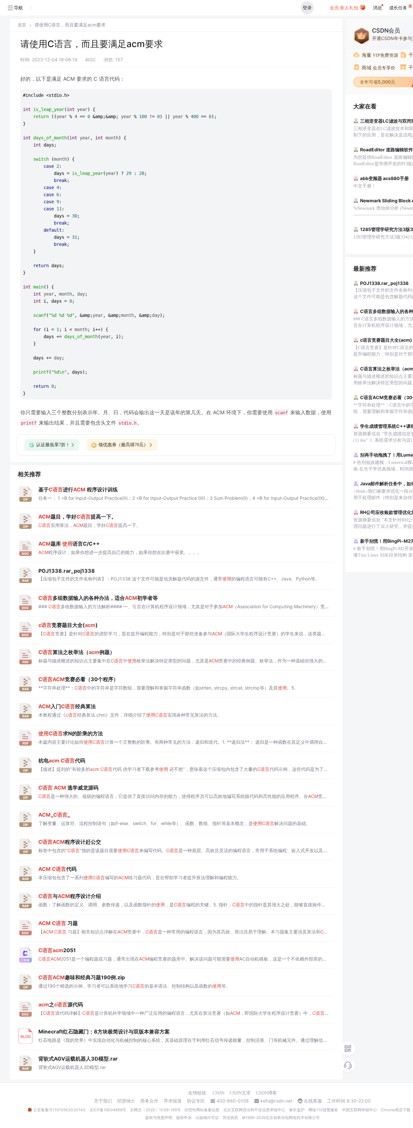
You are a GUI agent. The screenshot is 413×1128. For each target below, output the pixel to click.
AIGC (90, 59)
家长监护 (297, 1109)
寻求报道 (173, 1100)
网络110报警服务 (323, 1109)
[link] (22, 25)
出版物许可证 (207, 1117)
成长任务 (398, 7)
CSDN (219, 1093)
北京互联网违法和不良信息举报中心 (254, 1109)
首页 (22, 25)
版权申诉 (184, 1117)
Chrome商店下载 (395, 1109)
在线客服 (313, 1100)
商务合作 (149, 1100)
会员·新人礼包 (344, 7)
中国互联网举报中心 (359, 1109)
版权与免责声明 (158, 1117)
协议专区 (196, 1100)
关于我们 (103, 1100)
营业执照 (230, 1117)
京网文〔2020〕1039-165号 (155, 1109)
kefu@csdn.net (276, 1100)
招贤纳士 (126, 1100)
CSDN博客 (266, 1093)
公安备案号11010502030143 (59, 1109)
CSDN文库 (240, 1093)
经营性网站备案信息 (202, 1109)
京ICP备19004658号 (107, 1109)
